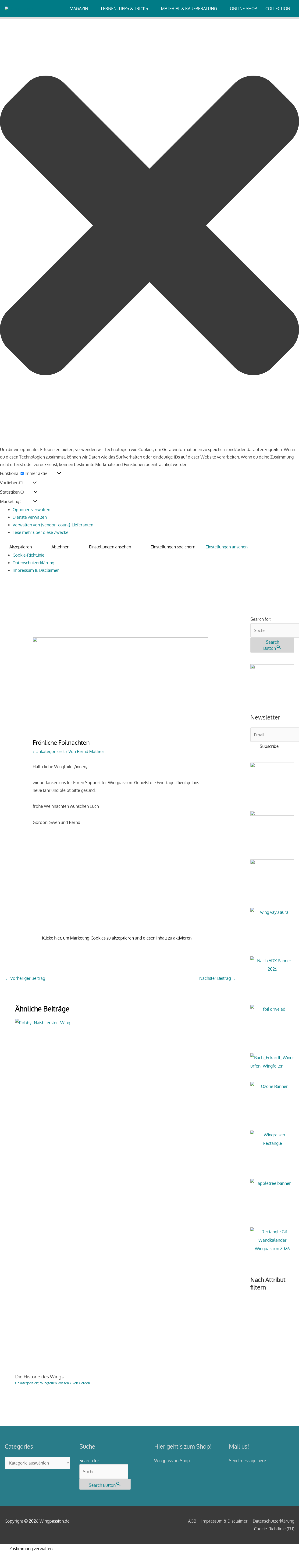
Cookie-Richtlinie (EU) (274, 1528)
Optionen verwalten (31, 509)
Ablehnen (60, 546)
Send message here (247, 1460)
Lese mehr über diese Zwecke (40, 532)
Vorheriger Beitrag (25, 978)
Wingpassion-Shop (172, 1460)
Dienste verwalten (30, 517)
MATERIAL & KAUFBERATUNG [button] (189, 8)
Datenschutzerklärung (33, 562)
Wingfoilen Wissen (54, 1383)
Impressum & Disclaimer (36, 570)
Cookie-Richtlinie (28, 555)
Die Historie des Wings (39, 1376)
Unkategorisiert (50, 751)
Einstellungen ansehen (110, 546)
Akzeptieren (20, 546)
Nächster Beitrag (217, 978)
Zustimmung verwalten (31, 1548)
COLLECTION (277, 8)
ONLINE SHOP (243, 8)
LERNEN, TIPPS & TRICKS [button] (124, 8)
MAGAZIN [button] (79, 8)
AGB (192, 1521)
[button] (149, 226)
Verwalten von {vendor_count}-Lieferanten (53, 524)
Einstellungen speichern (173, 546)
